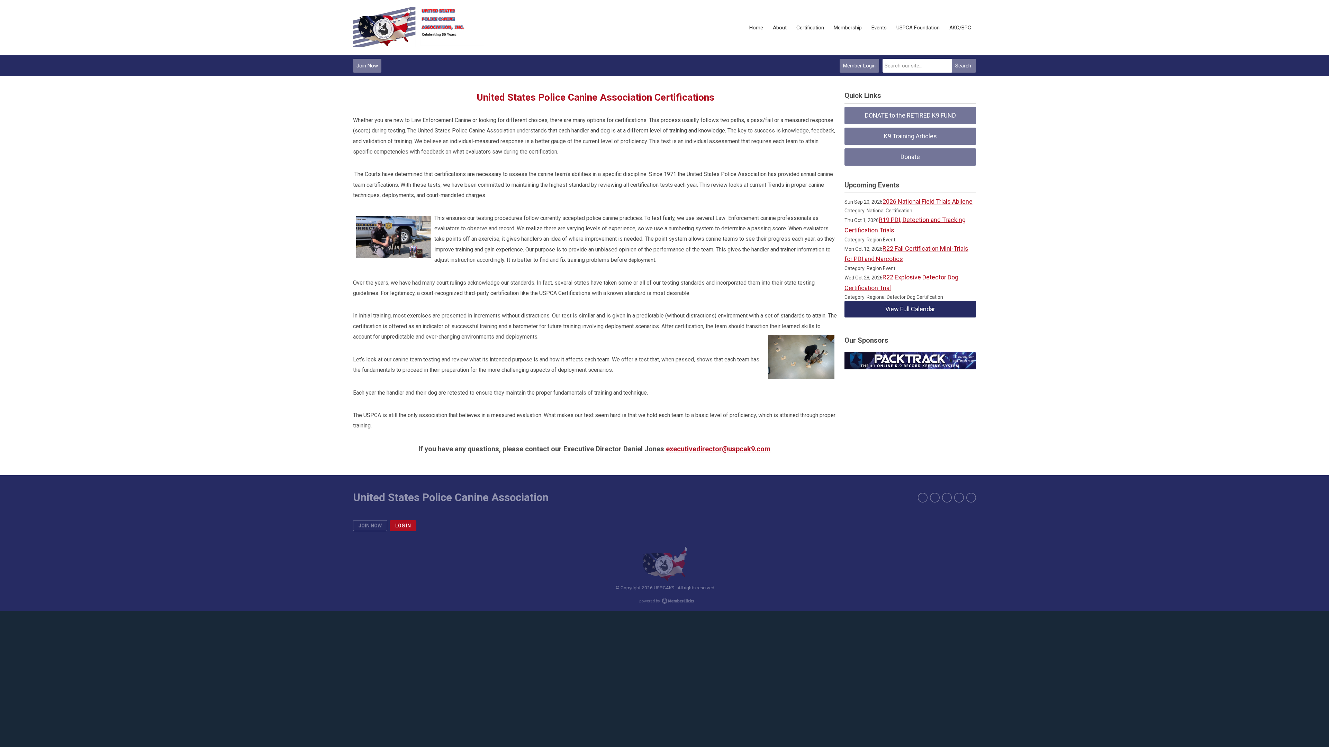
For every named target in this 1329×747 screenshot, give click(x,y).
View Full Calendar (910, 309)
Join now (370, 525)
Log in (403, 525)
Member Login (859, 66)
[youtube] (959, 497)
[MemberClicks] (418, 27)
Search (963, 66)
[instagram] (947, 497)
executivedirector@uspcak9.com (718, 449)
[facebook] (923, 497)
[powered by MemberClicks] (664, 602)
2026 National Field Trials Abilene (928, 201)
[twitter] (935, 497)
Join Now (367, 66)
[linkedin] (971, 497)
